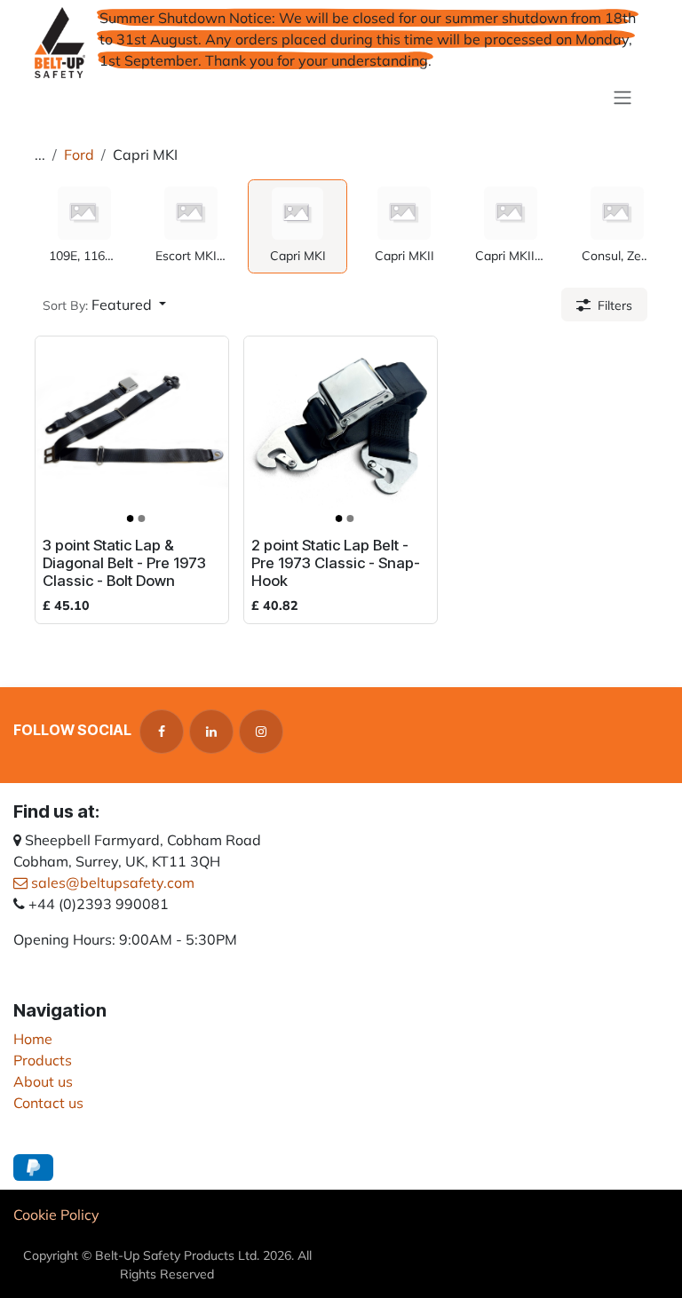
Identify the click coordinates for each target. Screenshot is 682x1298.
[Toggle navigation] (622, 96)
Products (42, 1060)
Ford (79, 154)
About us (43, 1081)
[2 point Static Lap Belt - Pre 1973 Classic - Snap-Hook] (340, 432)
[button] (104, 304)
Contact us (48, 1103)
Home (32, 1039)
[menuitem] (84, 226)
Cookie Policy (56, 1214)
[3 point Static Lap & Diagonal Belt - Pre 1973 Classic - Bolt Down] (132, 432)
